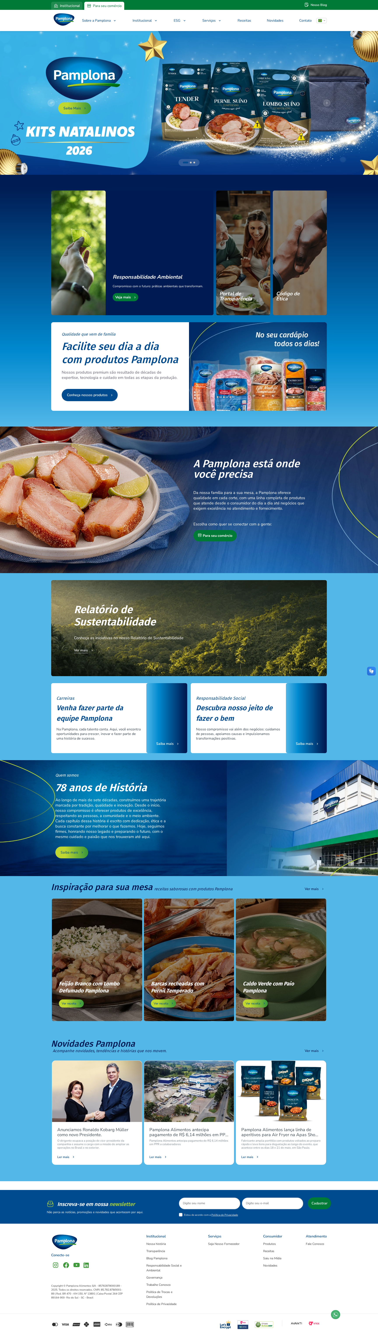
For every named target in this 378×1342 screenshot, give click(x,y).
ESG (177, 20)
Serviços (209, 20)
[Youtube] (76, 1265)
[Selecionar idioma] (321, 20)
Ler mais (63, 1157)
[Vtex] (313, 1323)
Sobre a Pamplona (96, 20)
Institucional (70, 5)
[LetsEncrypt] (225, 1323)
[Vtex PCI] (243, 1323)
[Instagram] (55, 1265)
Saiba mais (165, 743)
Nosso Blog (319, 5)
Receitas (244, 20)
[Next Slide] (326, 103)
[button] (185, 162)
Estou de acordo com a (211, 1214)
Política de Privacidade (224, 1215)
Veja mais (123, 297)
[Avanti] (296, 1323)
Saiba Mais (72, 108)
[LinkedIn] (86, 1265)
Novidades (275, 20)
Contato (305, 20)
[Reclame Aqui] (264, 1323)
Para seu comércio (107, 5)
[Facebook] (66, 1265)
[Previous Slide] (51, 103)
